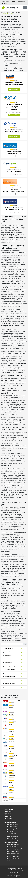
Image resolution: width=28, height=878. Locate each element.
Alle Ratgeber (7, 820)
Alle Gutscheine (8, 816)
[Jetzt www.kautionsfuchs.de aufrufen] (14, 163)
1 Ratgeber (22, 134)
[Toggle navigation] (25, 7)
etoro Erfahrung (10, 831)
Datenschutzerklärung (17, 870)
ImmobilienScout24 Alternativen (14, 84)
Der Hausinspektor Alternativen (14, 209)
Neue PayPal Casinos (12, 846)
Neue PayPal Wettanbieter (13, 856)
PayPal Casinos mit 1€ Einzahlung (14, 848)
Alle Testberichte (8, 818)
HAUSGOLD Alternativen (14, 153)
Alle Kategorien (8, 813)
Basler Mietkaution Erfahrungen (14, 129)
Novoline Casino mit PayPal (13, 851)
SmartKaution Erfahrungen (14, 169)
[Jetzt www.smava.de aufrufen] (14, 145)
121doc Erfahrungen (11, 833)
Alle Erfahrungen (8, 811)
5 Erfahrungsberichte (14, 212)
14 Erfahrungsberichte (10, 112)
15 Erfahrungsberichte (10, 86)
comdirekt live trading (12, 826)
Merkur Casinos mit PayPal (13, 853)
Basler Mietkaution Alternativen (14, 131)
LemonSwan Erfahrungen (12, 836)
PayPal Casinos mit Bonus (13, 844)
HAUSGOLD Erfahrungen (14, 151)
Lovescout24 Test (11, 829)
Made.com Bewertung (12, 828)
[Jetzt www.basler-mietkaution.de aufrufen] (14, 123)
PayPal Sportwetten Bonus (13, 855)
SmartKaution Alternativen (14, 171)
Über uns (7, 870)
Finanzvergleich (16, 12)
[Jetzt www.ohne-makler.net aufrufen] (14, 76)
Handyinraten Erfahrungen (13, 840)
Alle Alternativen (8, 814)
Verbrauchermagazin (10, 868)
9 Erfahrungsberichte (10, 156)
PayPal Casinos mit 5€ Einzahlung (14, 849)
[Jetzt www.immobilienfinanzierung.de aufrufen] (14, 98)
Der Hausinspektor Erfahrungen (14, 207)
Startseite (3, 12)
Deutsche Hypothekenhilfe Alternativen (14, 191)
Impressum (20, 868)
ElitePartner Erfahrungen (12, 824)
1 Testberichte (19, 86)
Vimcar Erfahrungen (11, 834)
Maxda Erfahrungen (11, 838)
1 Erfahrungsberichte (7, 134)
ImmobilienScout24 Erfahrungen (14, 82)
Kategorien (9, 12)
